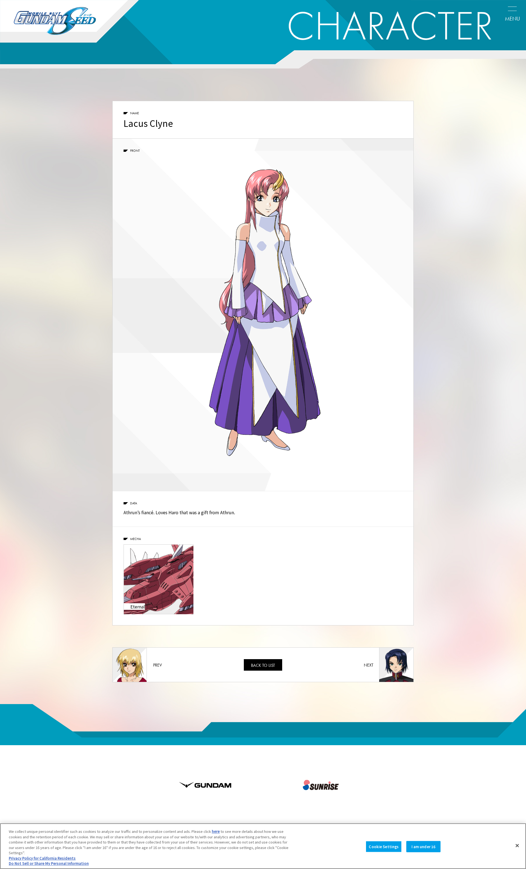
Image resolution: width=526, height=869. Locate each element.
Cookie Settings (384, 846)
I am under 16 (423, 846)
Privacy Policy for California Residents (42, 858)
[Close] (517, 845)
